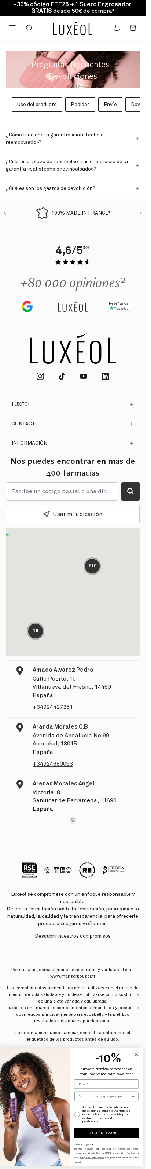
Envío (110, 104)
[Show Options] (133, 1096)
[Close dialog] (136, 1054)
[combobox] (104, 1096)
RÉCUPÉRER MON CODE (106, 1133)
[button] (73, 135)
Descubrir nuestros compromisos (73, 936)
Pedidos (80, 104)
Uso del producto (37, 104)
